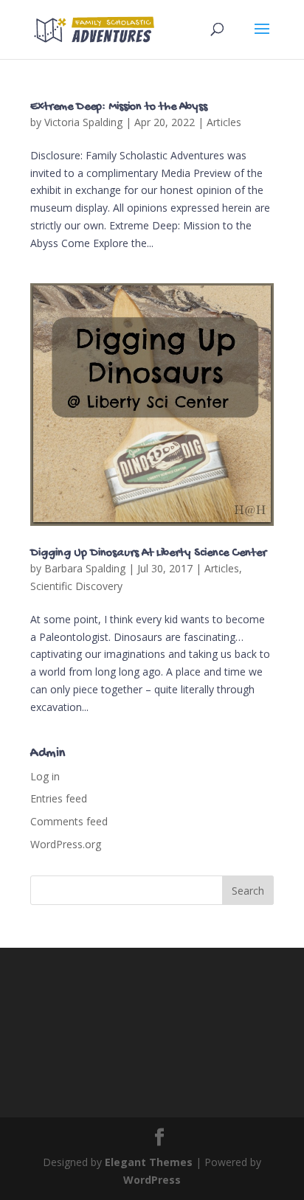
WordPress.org (65, 844)
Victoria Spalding (83, 122)
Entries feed (58, 798)
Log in (45, 776)
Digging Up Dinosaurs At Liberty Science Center (148, 554)
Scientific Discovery (76, 586)
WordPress (152, 1180)
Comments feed (69, 821)
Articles (224, 122)
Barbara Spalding (84, 568)
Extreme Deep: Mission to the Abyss (118, 107)
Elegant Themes (149, 1162)
